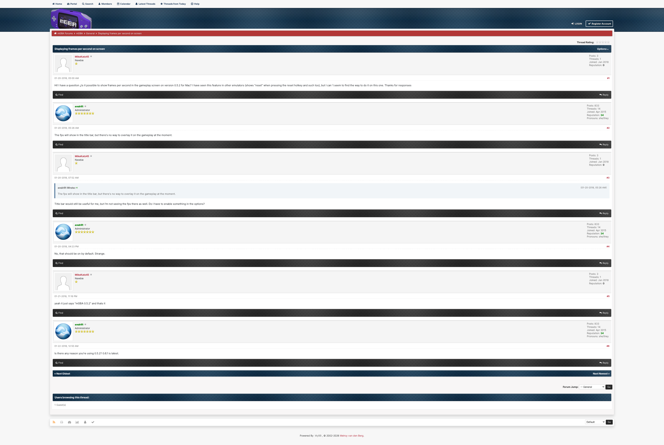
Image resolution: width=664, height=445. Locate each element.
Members (106, 3)
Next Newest (600, 373)
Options (602, 48)
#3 (608, 177)
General (90, 33)
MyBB (318, 435)
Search (89, 3)
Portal (73, 3)
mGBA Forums (65, 33)
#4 (608, 246)
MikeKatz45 (82, 56)
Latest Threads (146, 3)
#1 (608, 78)
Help (196, 3)
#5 (608, 296)
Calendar (125, 3)
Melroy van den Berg (351, 435)
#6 (608, 346)
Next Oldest (63, 373)
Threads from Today (174, 3)
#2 (608, 128)
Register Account (601, 23)
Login (578, 23)
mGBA (79, 33)
